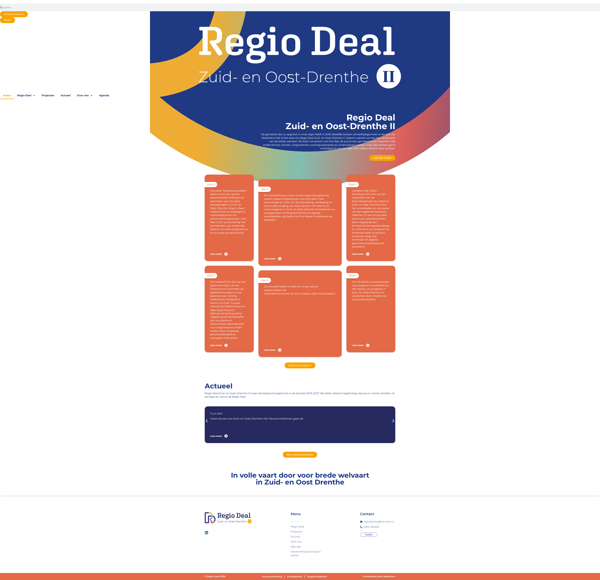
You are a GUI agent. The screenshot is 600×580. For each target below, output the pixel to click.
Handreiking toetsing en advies (306, 553)
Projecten (48, 95)
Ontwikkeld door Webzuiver (379, 576)
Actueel (66, 95)
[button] (207, 421)
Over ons (83, 95)
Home (7, 95)
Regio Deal (24, 95)
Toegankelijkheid (317, 576)
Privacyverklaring (272, 576)
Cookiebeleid (294, 576)
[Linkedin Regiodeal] (206, 533)
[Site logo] (300, 57)
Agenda (104, 95)
